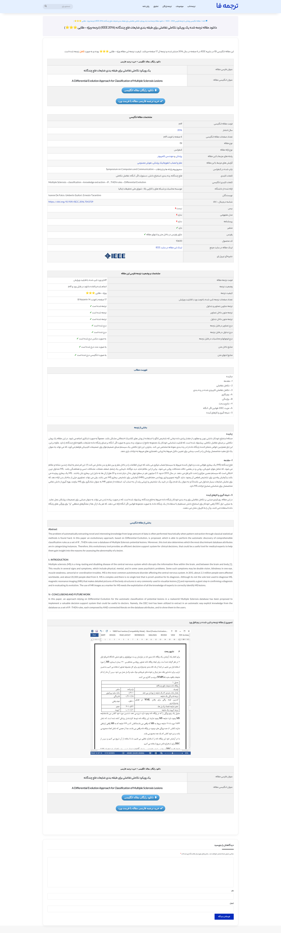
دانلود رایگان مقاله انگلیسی (139, 90)
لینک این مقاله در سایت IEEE (169, 248)
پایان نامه (146, 6)
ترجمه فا (192, 6)
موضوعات (180, 6)
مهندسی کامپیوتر (166, 156)
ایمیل (232, 903)
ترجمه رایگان (167, 6)
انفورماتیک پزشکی (161, 163)
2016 (179, 130)
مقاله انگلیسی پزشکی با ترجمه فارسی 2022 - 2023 (183, 21)
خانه (204, 21)
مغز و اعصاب (176, 163)
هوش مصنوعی (144, 163)
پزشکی (178, 156)
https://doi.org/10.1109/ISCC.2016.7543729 (70, 202)
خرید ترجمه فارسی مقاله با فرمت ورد (138, 101)
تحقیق (155, 6)
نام (233, 890)
